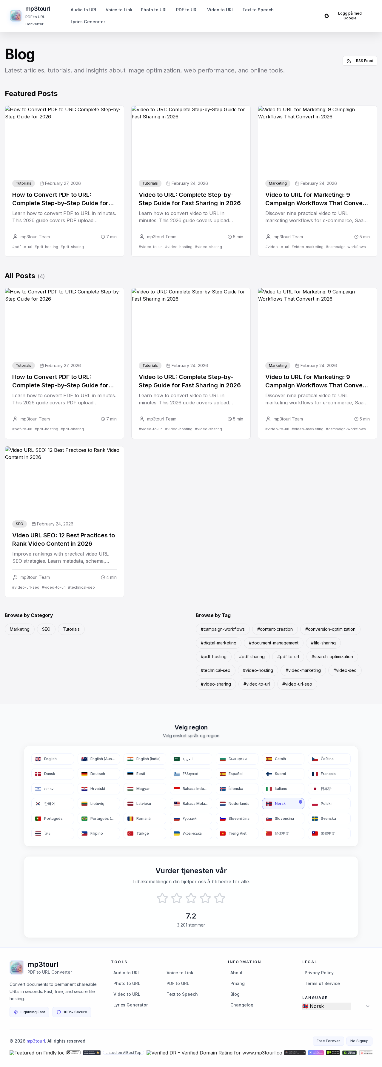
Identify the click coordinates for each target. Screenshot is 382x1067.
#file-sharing (323, 642)
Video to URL (220, 9)
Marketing (20, 629)
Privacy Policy (319, 972)
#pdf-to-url (288, 656)
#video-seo (345, 670)
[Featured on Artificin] (349, 1052)
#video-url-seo (297, 683)
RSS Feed (364, 60)
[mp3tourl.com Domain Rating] (295, 1052)
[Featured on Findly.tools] (37, 1052)
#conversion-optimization (330, 629)
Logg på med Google (350, 15)
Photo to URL (154, 9)
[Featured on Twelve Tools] (92, 1052)
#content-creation (275, 629)
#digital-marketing (218, 642)
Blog (235, 994)
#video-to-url (257, 683)
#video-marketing (303, 670)
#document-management (273, 642)
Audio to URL (84, 9)
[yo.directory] (332, 1052)
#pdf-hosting (214, 656)
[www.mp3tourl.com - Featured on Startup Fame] (367, 1052)
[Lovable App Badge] (316, 1052)
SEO (46, 629)
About (236, 972)
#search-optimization (332, 656)
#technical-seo (215, 670)
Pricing (237, 983)
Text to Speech (258, 9)
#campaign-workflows (223, 629)
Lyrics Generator (88, 21)
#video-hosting (258, 670)
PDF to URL (187, 9)
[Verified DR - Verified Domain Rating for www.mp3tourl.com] (214, 1052)
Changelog (241, 1004)
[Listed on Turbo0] (73, 1052)
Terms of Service (322, 983)
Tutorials (71, 629)
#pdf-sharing (252, 656)
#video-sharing (216, 683)
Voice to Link (119, 9)
